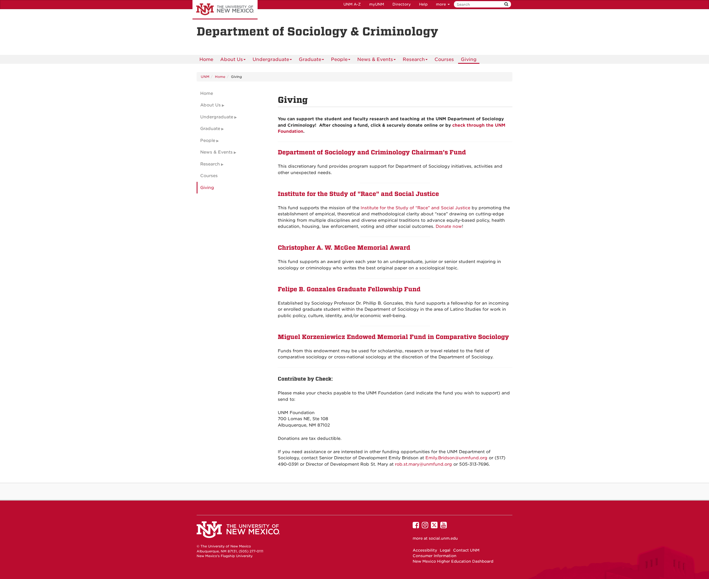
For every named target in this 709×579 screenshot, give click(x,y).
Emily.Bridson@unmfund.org (456, 457)
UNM (205, 77)
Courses (444, 59)
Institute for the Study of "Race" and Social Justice (358, 194)
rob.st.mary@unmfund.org (423, 464)
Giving (469, 59)
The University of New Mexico (225, 9)
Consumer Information (434, 556)
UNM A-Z (352, 4)
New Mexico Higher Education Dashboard (453, 561)
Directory (401, 4)
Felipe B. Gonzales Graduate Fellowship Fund (349, 289)
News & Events (375, 59)
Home (206, 59)
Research (414, 59)
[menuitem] (206, 59)
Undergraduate (271, 59)
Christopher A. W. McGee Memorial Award (344, 247)
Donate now (449, 226)
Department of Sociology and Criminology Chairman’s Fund (372, 152)
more (441, 4)
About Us (231, 59)
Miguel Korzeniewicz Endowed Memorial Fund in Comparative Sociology (393, 337)
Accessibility (425, 550)
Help (423, 4)
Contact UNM (466, 550)
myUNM (376, 4)
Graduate (310, 59)
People (339, 59)
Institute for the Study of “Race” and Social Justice (415, 207)
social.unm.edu (443, 538)
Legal (445, 550)
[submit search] (506, 4)
